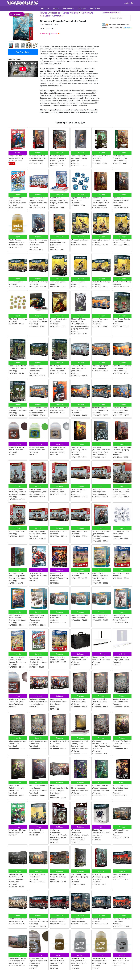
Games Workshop (71, 13)
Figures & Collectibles (50, 13)
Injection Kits (87, 13)
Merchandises (68, 8)
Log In (126, 3)
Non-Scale (45, 16)
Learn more (127, 28)
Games (56, 8)
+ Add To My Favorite (50, 34)
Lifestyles (82, 8)
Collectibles (44, 8)
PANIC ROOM (95, 8)
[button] (132, 3)
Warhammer (57, 16)
